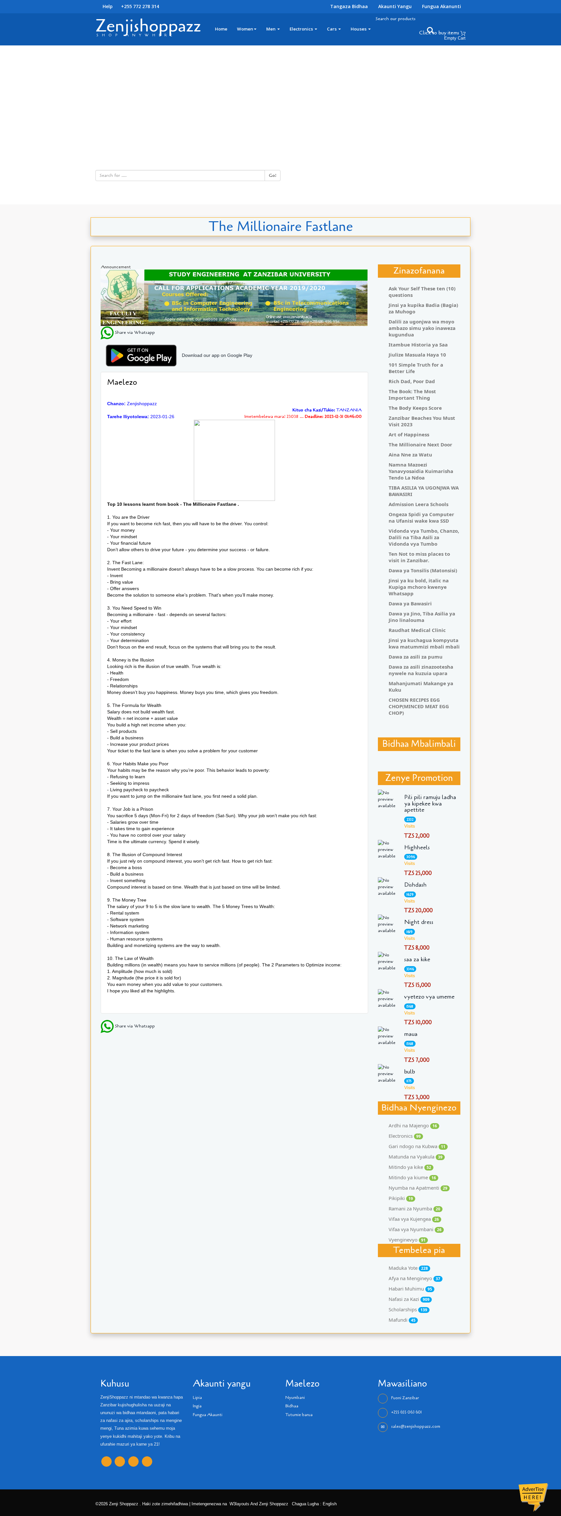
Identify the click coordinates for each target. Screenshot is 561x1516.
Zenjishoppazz (148, 26)
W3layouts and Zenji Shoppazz (259, 1504)
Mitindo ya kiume (412, 1177)
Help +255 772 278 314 (130, 6)
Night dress (418, 922)
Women (245, 29)
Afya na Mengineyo (414, 1278)
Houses (359, 29)
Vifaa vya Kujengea (414, 1219)
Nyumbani (295, 1398)
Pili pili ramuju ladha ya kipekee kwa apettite (430, 803)
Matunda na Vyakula (416, 1156)
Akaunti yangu (395, 6)
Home (221, 29)
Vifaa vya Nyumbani (415, 1229)
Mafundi (402, 1319)
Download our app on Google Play (217, 355)
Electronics (302, 29)
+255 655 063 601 (406, 1412)
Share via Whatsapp (134, 332)
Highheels (417, 847)
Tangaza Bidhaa (349, 6)
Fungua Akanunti (441, 6)
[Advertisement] (280, 94)
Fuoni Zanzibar (405, 1398)
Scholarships (408, 1309)
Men (271, 29)
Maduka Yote (408, 1268)
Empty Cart (455, 38)
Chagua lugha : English (314, 1504)
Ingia (197, 1406)
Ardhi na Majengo (413, 1125)
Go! (272, 175)
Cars (332, 29)
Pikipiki (401, 1198)
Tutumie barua (299, 1415)
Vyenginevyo (407, 1239)
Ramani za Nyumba (414, 1208)
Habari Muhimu (410, 1288)
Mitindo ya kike (410, 1167)
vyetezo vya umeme (429, 997)
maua (411, 1034)
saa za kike (417, 959)
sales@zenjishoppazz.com (415, 1426)
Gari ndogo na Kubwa (417, 1146)
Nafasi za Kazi (409, 1299)
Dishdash (415, 885)
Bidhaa (291, 1406)
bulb (409, 1072)
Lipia (197, 1398)
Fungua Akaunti (207, 1415)
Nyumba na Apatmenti (418, 1187)
